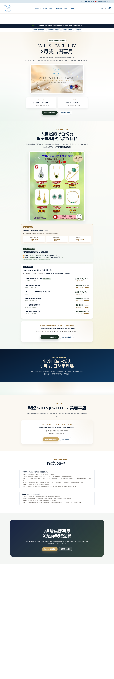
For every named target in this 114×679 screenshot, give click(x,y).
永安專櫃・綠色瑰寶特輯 (38, 30)
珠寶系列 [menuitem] (36, 8)
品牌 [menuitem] (65, 8)
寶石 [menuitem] (44, 8)
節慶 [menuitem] (50, 8)
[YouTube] (86, 1)
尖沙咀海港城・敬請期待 (53, 30)
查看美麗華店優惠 (65, 112)
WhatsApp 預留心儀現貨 (50, 337)
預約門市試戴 (65, 439)
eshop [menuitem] (72, 8)
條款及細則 (78, 30)
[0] (108, 8)
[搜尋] (102, 8)
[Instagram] (84, 1)
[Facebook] (81, 1)
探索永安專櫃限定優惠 (49, 112)
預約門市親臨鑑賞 (66, 337)
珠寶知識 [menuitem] (58, 8)
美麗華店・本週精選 (67, 30)
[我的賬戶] (105, 8)
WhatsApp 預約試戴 (50, 439)
